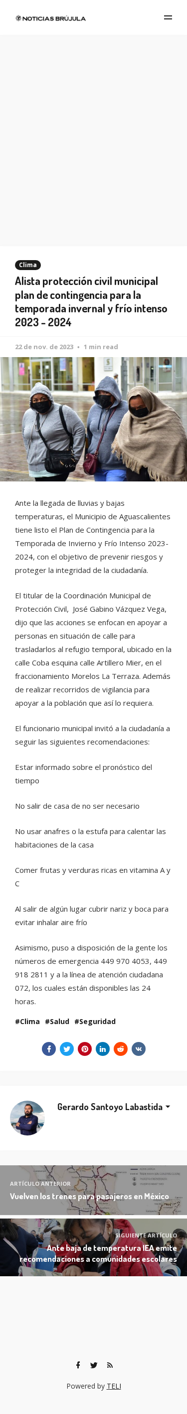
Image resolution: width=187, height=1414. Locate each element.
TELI (114, 1386)
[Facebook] (78, 1365)
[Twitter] (94, 1365)
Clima (28, 265)
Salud (59, 1021)
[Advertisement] (93, 133)
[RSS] (110, 1365)
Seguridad (97, 1021)
